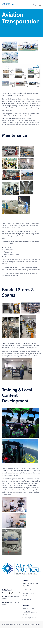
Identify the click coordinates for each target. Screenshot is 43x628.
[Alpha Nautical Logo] (21, 575)
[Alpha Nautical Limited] (9, 5)
